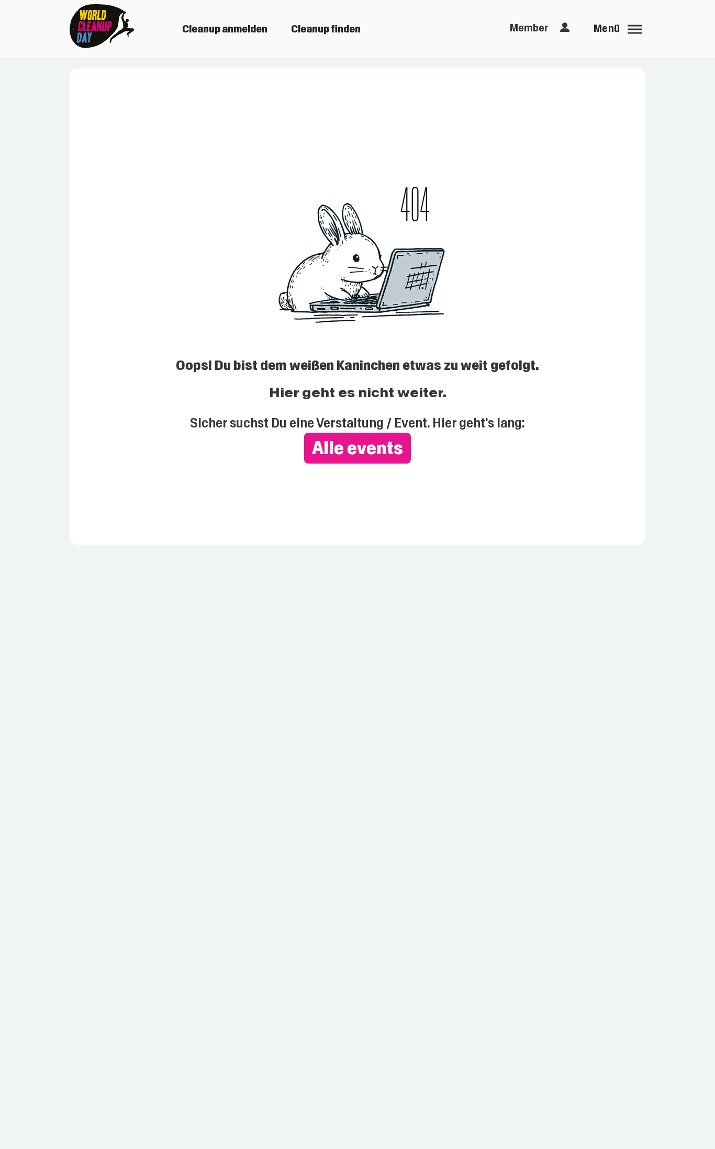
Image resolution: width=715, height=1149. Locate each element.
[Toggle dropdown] (564, 27)
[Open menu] (634, 29)
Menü (607, 28)
